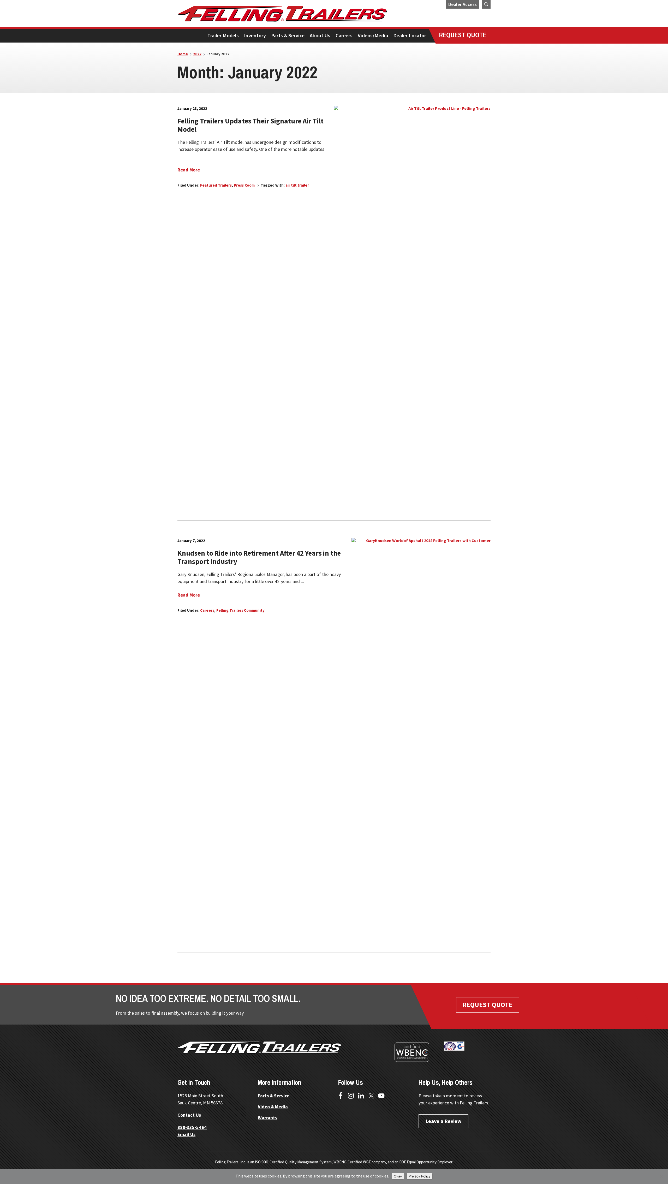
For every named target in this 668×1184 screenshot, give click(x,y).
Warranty (267, 1118)
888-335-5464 (192, 1127)
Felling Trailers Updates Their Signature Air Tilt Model (250, 125)
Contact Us (189, 1115)
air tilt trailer (297, 185)
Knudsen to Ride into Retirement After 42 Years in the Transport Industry (259, 557)
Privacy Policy (420, 1176)
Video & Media (273, 1107)
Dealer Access (462, 4)
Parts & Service (273, 1096)
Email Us (186, 1134)
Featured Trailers (216, 185)
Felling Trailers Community (240, 610)
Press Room (244, 185)
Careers (207, 610)
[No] (661, 1176)
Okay (398, 1176)
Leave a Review (443, 1121)
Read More (188, 170)
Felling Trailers (301, 14)
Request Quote (487, 1005)
